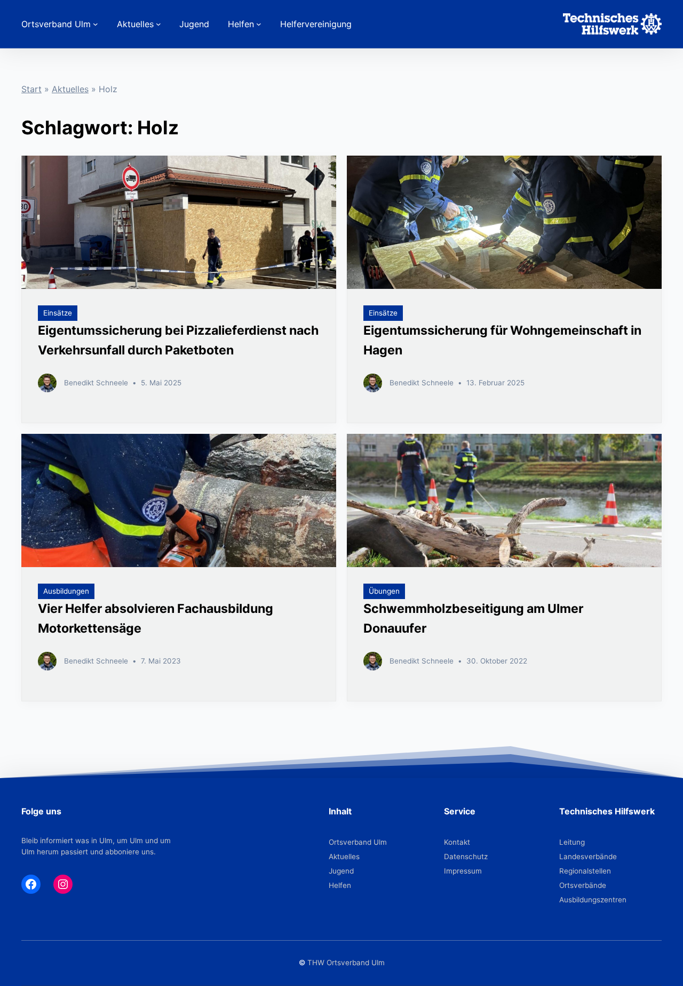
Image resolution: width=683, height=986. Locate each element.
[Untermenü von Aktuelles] (158, 24)
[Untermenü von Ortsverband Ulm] (95, 24)
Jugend (341, 871)
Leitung (572, 842)
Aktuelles (70, 89)
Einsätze (57, 313)
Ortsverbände (582, 885)
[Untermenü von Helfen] (258, 24)
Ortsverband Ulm (358, 842)
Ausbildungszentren (592, 899)
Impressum (463, 871)
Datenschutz (466, 856)
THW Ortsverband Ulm (346, 962)
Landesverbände (588, 856)
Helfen (340, 885)
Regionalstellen (585, 871)
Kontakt (457, 842)
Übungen (384, 591)
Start (31, 89)
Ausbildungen (66, 591)
